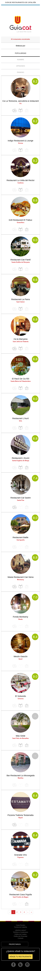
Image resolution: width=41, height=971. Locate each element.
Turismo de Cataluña (20, 927)
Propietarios (15, 944)
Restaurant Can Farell (20, 260)
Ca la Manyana (20, 339)
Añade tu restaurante (20, 957)
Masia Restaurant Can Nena (20, 577)
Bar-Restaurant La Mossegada (21, 775)
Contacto (20, 938)
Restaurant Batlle (20, 537)
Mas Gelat (20, 736)
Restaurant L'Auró (20, 418)
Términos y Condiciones (20, 932)
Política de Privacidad (20, 936)
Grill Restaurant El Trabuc (20, 220)
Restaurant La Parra (20, 299)
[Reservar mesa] (26, 229)
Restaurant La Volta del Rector (21, 180)
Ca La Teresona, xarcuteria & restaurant (20, 101)
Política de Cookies (21, 934)
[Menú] (20, 110)
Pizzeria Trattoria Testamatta (20, 815)
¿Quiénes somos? (20, 930)
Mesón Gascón (20, 656)
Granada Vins (20, 855)
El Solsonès (20, 696)
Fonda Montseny (20, 617)
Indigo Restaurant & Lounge (20, 141)
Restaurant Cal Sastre (20, 498)
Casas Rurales (20, 925)
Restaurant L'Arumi (20, 458)
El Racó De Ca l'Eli (20, 379)
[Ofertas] (14, 110)
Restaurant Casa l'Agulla (20, 894)
